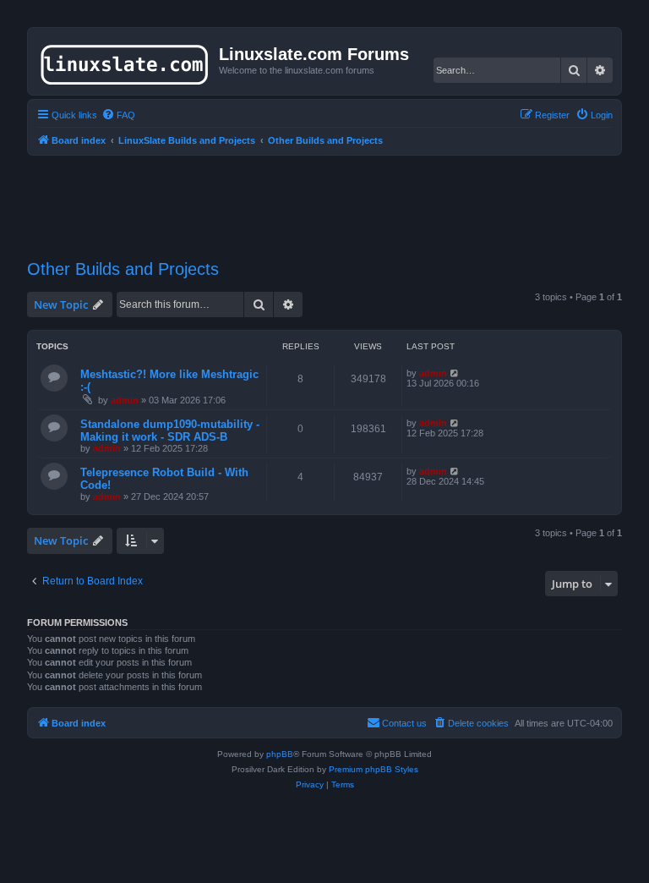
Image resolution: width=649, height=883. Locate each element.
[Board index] (125, 61)
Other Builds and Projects (123, 269)
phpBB (279, 754)
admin (125, 400)
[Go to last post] (455, 373)
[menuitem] (118, 115)
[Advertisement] (334, 197)
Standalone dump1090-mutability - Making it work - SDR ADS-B (169, 430)
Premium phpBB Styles (373, 769)
